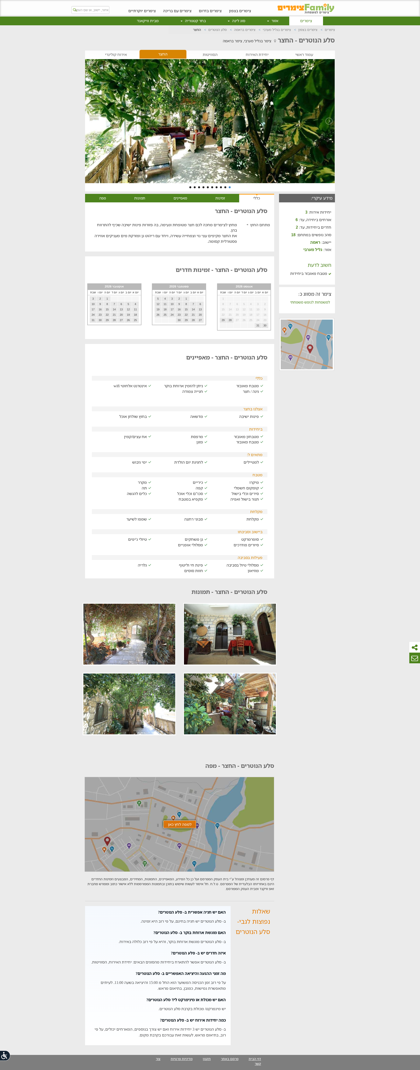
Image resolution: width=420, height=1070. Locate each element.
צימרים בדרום (210, 10)
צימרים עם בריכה (177, 10)
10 (190, 187)
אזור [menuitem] (274, 20)
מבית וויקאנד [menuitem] (148, 20)
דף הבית (255, 1058)
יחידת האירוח (257, 54)
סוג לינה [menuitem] (238, 20)
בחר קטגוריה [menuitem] (195, 20)
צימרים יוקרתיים (142, 10)
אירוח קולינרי (116, 54)
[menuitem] (240, 7)
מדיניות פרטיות (181, 1058)
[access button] (5, 1055)
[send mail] (414, 658)
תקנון (207, 1058)
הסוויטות (210, 54)
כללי (256, 198)
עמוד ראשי (304, 54)
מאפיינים (180, 198)
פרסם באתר (229, 1058)
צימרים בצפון (240, 10)
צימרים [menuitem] (306, 20)
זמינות (220, 198)
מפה (102, 198)
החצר (162, 54)
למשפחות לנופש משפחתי (310, 302)
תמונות (139, 198)
